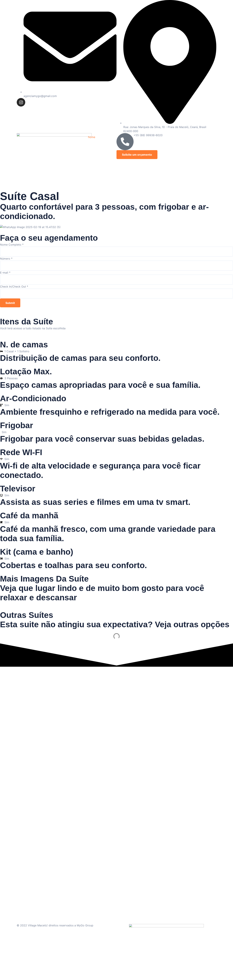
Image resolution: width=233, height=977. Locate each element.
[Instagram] (21, 102)
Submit (10, 303)
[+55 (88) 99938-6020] (125, 141)
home (91, 137)
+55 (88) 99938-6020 (148, 135)
